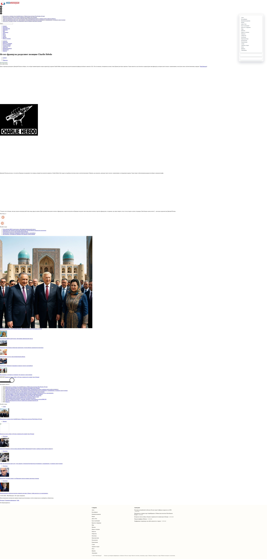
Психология (5, 49)
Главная (5, 57)
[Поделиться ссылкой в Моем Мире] (5, 62)
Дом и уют (5, 47)
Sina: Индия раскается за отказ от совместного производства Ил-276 (22, 400)
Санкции (5, 41)
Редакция (2, 500)
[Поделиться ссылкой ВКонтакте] (0, 62)
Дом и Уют (94, 518)
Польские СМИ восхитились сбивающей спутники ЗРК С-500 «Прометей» (23, 395)
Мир (93, 525)
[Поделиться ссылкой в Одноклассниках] (6, 62)
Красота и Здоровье (96, 523)
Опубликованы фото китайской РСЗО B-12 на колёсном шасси (20, 398)
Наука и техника (96, 529)
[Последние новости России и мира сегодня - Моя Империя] (9, 5)
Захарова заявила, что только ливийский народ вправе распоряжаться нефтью (24, 394)
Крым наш (5, 42)
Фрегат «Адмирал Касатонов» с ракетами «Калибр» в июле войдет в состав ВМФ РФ (26, 399)
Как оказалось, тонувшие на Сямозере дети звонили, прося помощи (19, 234)
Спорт (4, 406)
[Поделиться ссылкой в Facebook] (2, 62)
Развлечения (95, 542)
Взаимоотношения (7, 48)
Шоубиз (94, 551)
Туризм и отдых (6, 46)
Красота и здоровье (7, 43)
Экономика (94, 553)
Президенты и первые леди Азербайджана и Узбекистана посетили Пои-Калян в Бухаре (24, 16)
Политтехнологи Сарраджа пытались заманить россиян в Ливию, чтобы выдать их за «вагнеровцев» (29, 393)
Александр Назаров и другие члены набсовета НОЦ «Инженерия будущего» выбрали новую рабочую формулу (29, 18)
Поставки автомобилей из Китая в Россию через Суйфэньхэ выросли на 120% (153, 510)
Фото (93, 548)
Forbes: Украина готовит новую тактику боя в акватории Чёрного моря (22, 396)
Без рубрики (95, 512)
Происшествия (95, 538)
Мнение (5, 421)
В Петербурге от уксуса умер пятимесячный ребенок (15, 231)
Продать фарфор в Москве (140, 519)
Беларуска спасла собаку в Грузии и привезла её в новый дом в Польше (20, 17)
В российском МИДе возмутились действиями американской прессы (19, 229)
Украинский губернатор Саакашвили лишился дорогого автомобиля (19, 233)
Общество (5, 60)
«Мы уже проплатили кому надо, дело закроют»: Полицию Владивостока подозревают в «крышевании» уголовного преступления (34, 19)
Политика (5, 436)
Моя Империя (203, 66)
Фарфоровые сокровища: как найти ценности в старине (147, 521)
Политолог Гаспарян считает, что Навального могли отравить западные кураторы (22, 21)
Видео (93, 516)
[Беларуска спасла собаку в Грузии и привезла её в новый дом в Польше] (4, 431)
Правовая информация (10, 500)
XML (18, 500)
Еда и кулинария (7, 44)
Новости (5, 51)
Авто (93, 510)
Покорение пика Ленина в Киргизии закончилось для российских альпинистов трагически (24, 230)
